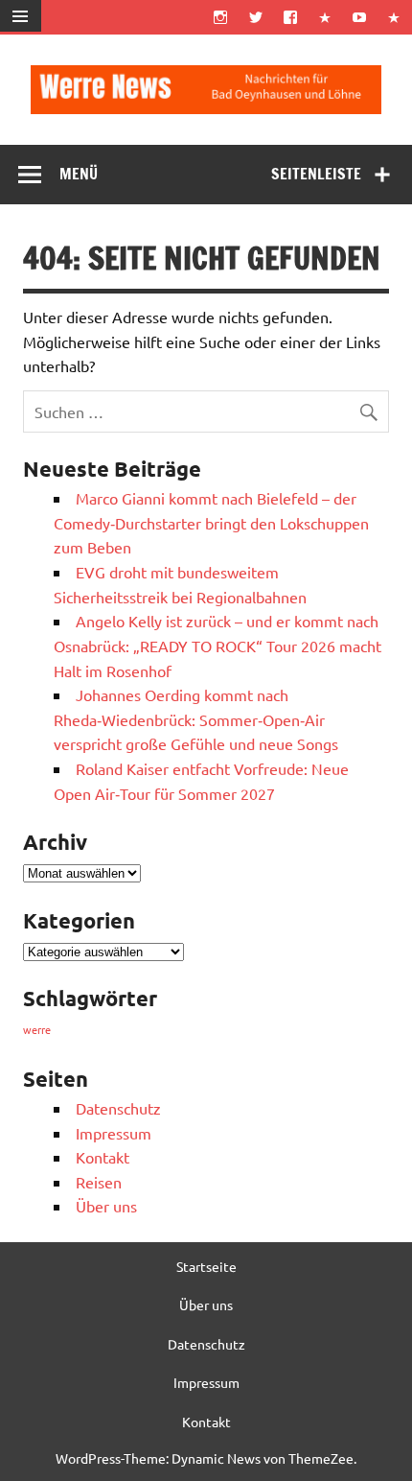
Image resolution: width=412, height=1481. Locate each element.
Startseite (206, 1266)
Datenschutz (118, 1107)
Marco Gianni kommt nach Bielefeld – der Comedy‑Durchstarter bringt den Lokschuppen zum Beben (211, 522)
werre (37, 1029)
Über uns (106, 1205)
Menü (78, 173)
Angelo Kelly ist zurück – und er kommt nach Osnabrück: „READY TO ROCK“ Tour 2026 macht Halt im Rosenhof (217, 645)
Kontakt (102, 1156)
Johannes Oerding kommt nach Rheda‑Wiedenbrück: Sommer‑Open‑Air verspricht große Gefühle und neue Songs (196, 719)
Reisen (99, 1181)
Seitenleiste (316, 173)
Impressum (113, 1132)
